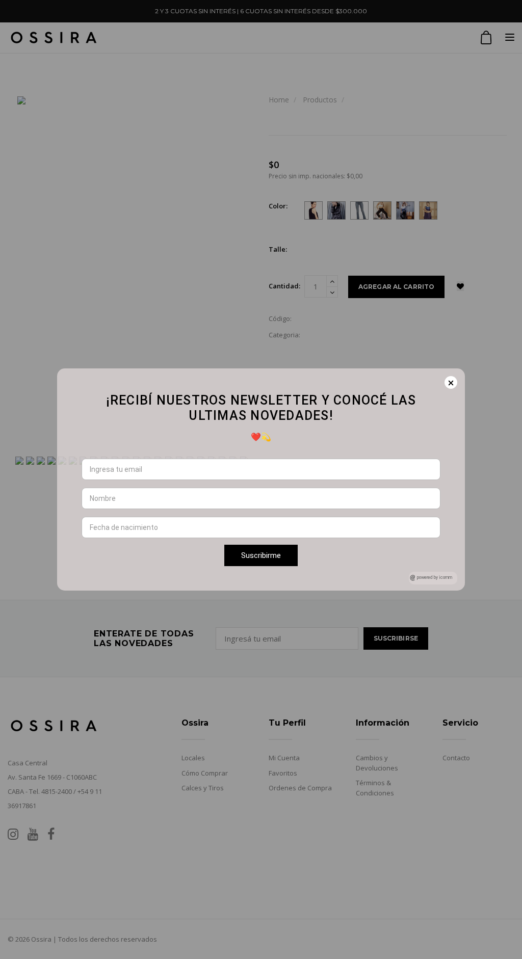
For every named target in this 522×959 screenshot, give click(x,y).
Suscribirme (261, 555)
